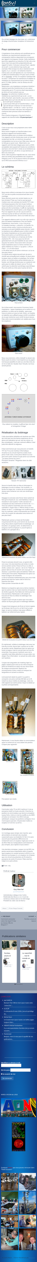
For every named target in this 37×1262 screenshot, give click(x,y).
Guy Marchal (14, 16)
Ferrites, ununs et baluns (30, 919)
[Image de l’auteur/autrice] (24, 965)
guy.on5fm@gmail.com (18, 891)
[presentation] (9, 945)
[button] (1, 104)
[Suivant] (32, 961)
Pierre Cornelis (26, 967)
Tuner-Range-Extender (15, 908)
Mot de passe (5, 1070)
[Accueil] (6, 11)
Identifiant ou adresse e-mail (10, 1063)
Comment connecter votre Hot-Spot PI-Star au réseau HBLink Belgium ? (8, 921)
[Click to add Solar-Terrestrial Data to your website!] (18, 1136)
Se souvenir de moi (8, 1074)
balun (4, 908)
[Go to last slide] (4, 961)
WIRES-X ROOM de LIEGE (9, 1095)
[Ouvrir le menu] (34, 3)
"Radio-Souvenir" (6, 1169)
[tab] (16, 984)
